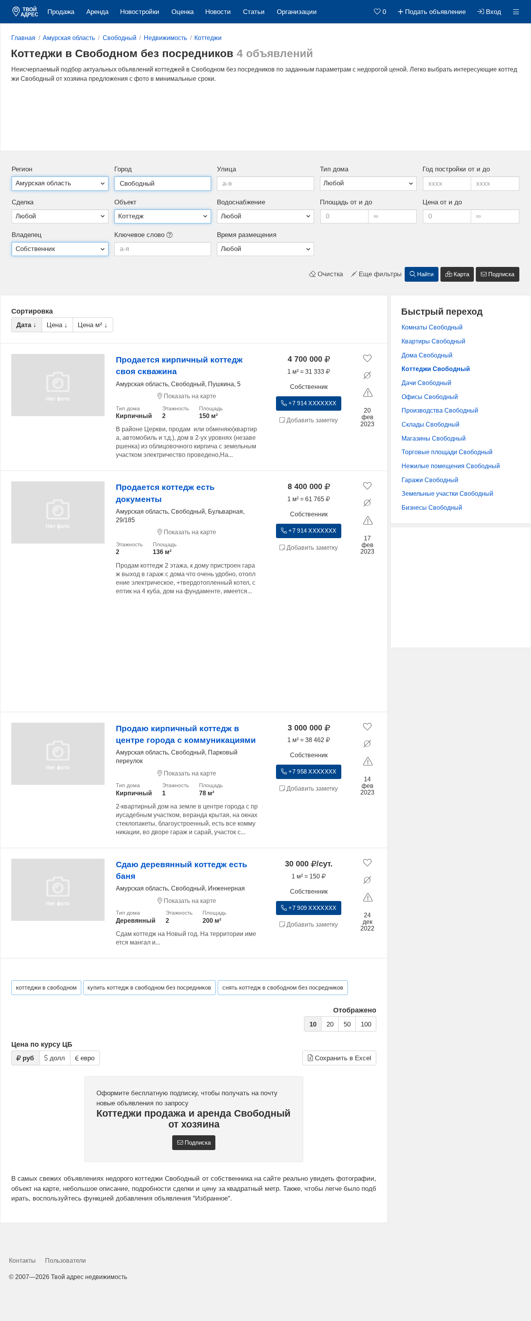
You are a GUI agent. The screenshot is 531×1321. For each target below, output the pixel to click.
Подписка (500, 274)
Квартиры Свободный (433, 341)
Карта (460, 274)
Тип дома (334, 169)
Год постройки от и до (456, 169)
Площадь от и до (346, 202)
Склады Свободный (430, 424)
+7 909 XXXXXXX (311, 908)
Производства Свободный (440, 410)
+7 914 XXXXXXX (311, 403)
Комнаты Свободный (432, 327)
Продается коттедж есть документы (165, 493)
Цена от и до (442, 202)
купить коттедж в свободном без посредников (149, 988)
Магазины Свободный (434, 438)
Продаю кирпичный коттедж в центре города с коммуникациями (186, 734)
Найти (424, 274)
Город (123, 169)
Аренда (97, 12)
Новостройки (139, 12)
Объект (125, 202)
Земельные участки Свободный (447, 493)
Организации (297, 12)
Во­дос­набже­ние (241, 202)
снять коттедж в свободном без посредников (282, 988)
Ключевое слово (140, 235)
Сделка (22, 202)
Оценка (182, 12)
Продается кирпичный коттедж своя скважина (179, 365)
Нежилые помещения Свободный (451, 466)
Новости (218, 12)
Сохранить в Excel (342, 1058)
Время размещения (246, 235)
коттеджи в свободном (46, 988)
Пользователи (65, 1260)
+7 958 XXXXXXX (311, 772)
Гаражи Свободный (430, 480)
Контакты (22, 1260)
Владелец (27, 235)
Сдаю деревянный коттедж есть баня (181, 870)
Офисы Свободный (430, 397)
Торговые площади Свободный (447, 452)
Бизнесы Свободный (432, 507)
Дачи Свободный (426, 383)
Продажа (60, 12)
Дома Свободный (427, 355)
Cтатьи (254, 12)
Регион (22, 169)
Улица (226, 169)
